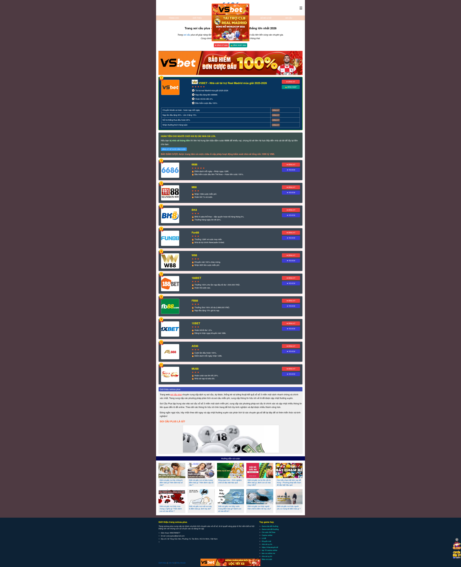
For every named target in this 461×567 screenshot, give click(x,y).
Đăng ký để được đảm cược (174, 149)
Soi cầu (288, 18)
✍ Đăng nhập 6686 (238, 45)
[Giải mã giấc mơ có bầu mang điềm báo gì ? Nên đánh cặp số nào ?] (201, 477)
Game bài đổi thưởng (270, 526)
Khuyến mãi (266, 541)
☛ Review (291, 170)
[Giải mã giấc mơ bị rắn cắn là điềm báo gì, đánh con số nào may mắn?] (259, 477)
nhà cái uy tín (267, 544)
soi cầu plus (176, 394)
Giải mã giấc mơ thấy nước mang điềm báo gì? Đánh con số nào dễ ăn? (229, 508)
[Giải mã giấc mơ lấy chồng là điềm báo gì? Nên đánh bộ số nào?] (171, 477)
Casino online (267, 535)
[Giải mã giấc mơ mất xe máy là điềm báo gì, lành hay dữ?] (201, 503)
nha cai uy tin (267, 556)
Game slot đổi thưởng (270, 529)
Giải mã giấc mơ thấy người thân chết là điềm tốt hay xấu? (259, 507)
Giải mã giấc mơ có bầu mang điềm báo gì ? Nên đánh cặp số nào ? (201, 482)
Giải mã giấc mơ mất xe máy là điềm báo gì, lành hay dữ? (200, 507)
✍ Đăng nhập (291, 87)
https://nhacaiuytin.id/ (270, 547)
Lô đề (264, 538)
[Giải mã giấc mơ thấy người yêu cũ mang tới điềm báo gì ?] (289, 503)
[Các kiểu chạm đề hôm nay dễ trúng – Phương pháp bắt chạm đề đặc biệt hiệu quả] (289, 477)
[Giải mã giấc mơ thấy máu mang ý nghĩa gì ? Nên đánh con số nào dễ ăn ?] (171, 503)
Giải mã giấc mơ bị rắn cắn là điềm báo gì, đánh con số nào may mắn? (259, 482)
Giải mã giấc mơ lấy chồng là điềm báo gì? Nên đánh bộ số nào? (171, 482)
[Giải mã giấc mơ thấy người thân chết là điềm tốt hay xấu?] (259, 503)
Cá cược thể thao (268, 532)
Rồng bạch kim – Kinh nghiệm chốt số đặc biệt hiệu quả (230, 481)
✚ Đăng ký (290, 82)
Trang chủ (174, 18)
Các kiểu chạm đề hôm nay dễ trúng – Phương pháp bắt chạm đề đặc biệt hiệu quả (289, 482)
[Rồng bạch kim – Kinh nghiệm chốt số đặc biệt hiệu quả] (230, 477)
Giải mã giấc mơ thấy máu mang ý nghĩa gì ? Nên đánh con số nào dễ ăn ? (171, 508)
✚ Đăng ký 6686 (221, 45)
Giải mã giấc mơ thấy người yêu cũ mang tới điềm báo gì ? (288, 507)
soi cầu (186, 34)
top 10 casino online (269, 550)
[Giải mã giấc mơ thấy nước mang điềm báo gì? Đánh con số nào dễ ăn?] (230, 503)
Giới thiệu (197, 18)
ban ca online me (268, 553)
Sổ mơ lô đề (265, 18)
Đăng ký (276, 110)
